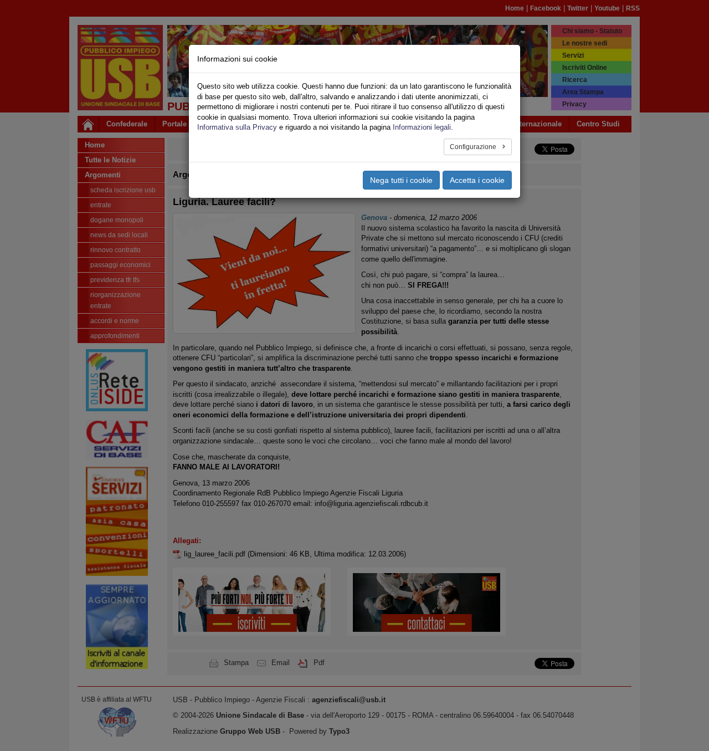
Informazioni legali (422, 127)
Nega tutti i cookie (401, 180)
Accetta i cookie (477, 180)
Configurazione (474, 147)
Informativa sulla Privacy (237, 127)
